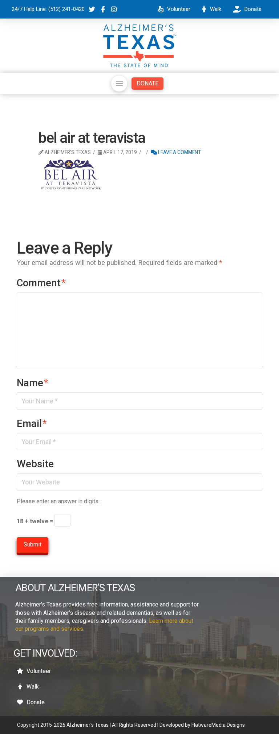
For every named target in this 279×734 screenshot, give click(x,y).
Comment (41, 283)
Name (32, 383)
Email (32, 423)
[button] (119, 84)
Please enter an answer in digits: (58, 501)
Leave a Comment (179, 152)
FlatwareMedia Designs (218, 725)
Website (35, 464)
